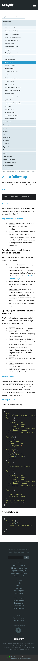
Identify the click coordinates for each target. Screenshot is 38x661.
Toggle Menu (34, 5)
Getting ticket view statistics (13, 103)
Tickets (5, 25)
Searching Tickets (9, 43)
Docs (3, 171)
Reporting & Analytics (19, 571)
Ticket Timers (8, 106)
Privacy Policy (19, 620)
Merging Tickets (9, 84)
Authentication (7, 21)
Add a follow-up (9, 62)
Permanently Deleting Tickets (13, 90)
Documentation (19, 600)
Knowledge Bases (8, 125)
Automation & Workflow (19, 573)
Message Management (19, 568)
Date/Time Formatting (9, 162)
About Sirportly (19, 591)
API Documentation (12, 171)
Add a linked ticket (10, 112)
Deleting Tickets (9, 81)
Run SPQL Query (9, 68)
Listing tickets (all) (10, 28)
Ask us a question (19, 608)
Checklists (6, 144)
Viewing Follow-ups (10, 59)
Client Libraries (7, 169)
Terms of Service (19, 618)
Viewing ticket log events (12, 78)
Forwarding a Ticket (10, 118)
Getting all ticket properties (12, 40)
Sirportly (8, 5)
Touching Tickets (9, 93)
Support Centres (7, 147)
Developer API (19, 603)
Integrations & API (19, 576)
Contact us (19, 593)
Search (5, 153)
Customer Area (19, 606)
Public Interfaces (7, 156)
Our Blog (19, 588)
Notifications (6, 137)
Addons (19, 586)
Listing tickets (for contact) (12, 34)
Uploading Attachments (11, 72)
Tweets (5, 150)
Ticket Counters (9, 109)
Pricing (19, 583)
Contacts (5, 131)
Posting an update (10, 50)
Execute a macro (9, 56)
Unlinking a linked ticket (11, 115)
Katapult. (25, 657)
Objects (5, 128)
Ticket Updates (7, 122)
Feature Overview (19, 566)
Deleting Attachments (11, 75)
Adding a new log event (11, 97)
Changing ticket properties (12, 53)
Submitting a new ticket (11, 46)
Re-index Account (8, 165)
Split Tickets (8, 100)
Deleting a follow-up (10, 65)
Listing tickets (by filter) (11, 31)
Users (4, 134)
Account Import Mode (9, 159)
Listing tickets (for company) (13, 37)
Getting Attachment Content (13, 87)
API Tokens (6, 140)
